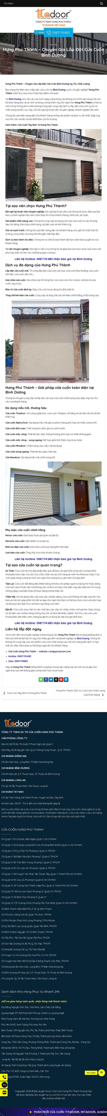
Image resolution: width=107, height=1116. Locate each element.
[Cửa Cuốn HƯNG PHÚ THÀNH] (53, 17)
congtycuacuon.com (59, 651)
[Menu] (101, 1072)
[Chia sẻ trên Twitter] (51, 679)
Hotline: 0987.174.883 (39, 259)
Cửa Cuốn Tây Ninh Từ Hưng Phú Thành (38, 124)
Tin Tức (53, 45)
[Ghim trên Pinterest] (61, 679)
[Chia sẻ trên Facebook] (46, 679)
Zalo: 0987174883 (18, 661)
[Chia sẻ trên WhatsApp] (41, 679)
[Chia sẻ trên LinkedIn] (66, 679)
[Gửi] (101, 3)
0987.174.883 (61, 33)
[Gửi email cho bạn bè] (56, 679)
